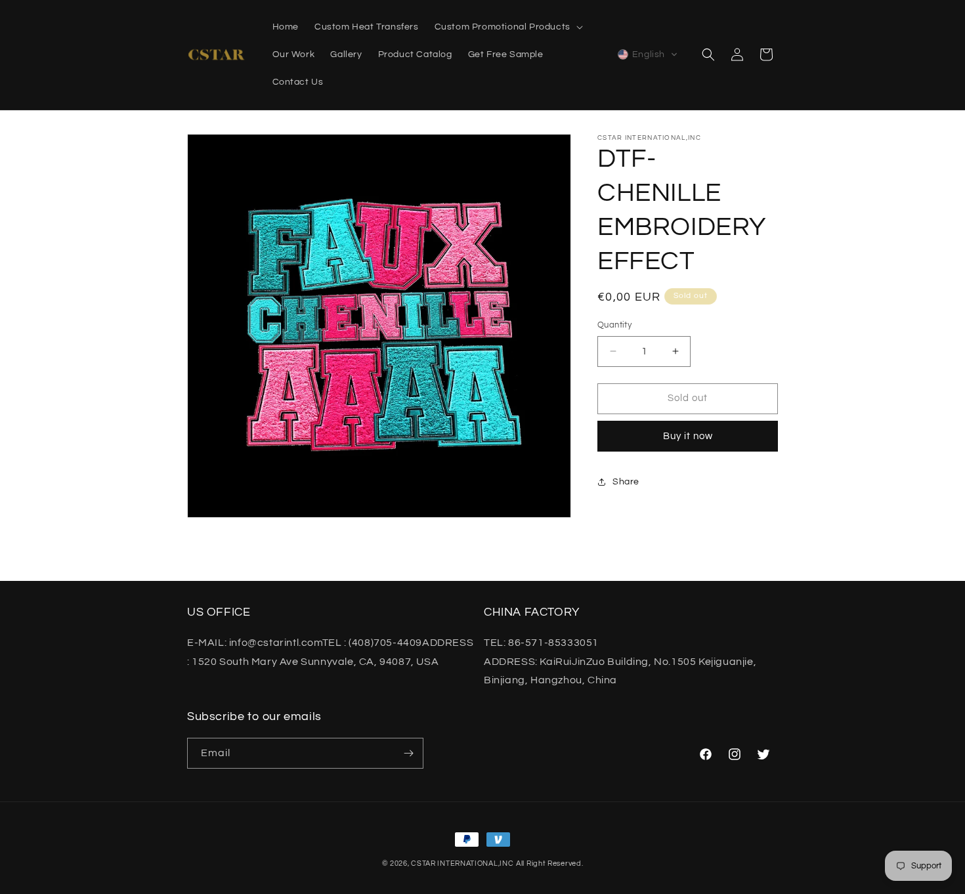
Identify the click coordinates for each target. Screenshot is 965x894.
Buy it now (688, 435)
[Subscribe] (408, 753)
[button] (507, 27)
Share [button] (625, 481)
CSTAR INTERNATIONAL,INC (462, 863)
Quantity (614, 325)
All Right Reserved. (549, 863)
